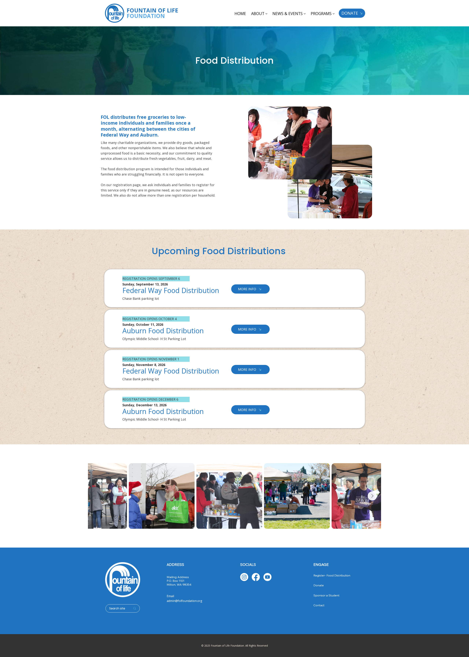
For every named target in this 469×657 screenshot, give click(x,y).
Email (170, 596)
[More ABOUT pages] (266, 14)
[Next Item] (372, 496)
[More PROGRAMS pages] (334, 14)
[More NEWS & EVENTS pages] (305, 14)
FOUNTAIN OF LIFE (152, 13)
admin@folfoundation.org (184, 601)
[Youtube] (267, 577)
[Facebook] (256, 577)
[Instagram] (244, 577)
